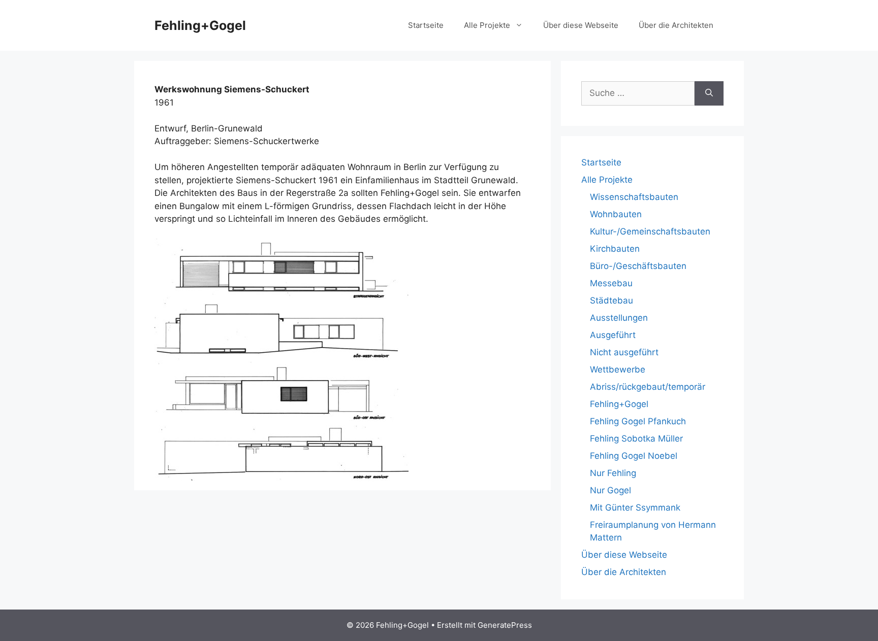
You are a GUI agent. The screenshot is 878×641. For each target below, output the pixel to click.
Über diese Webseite (580, 25)
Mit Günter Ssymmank (635, 507)
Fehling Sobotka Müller (636, 438)
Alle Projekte (487, 25)
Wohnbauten (616, 214)
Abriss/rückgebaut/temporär (647, 387)
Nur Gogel (610, 490)
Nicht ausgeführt (624, 352)
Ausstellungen (619, 318)
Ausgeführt (613, 335)
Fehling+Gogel (200, 25)
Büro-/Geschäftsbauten (638, 266)
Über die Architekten (676, 25)
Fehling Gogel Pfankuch (638, 421)
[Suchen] (709, 93)
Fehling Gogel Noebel (633, 456)
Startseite (426, 25)
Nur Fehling (613, 473)
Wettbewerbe (617, 369)
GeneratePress (505, 625)
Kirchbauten (615, 249)
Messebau (611, 283)
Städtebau (611, 300)
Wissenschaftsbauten (634, 197)
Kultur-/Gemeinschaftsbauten (650, 231)
